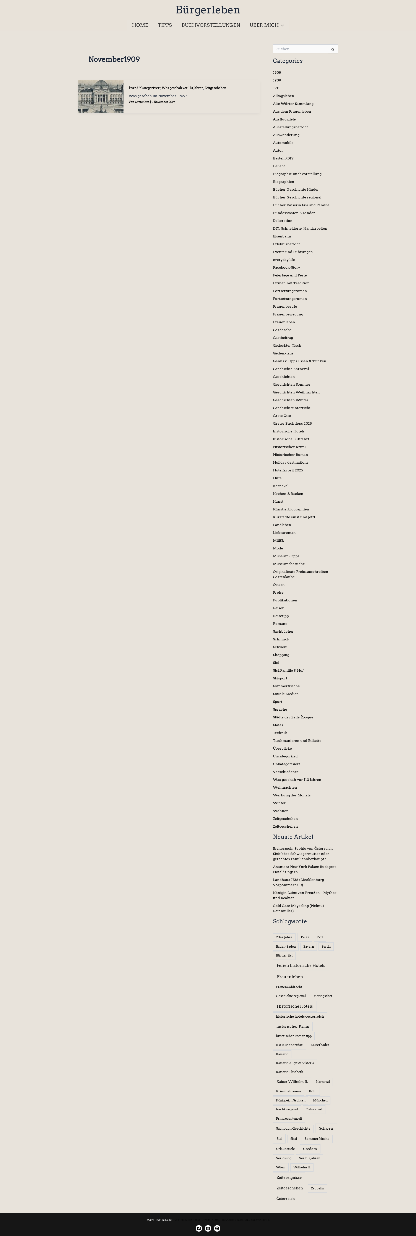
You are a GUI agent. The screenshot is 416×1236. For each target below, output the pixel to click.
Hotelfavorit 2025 (288, 470)
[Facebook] (199, 1228)
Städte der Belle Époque (293, 717)
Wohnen (281, 811)
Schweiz (280, 647)
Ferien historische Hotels (301, 965)
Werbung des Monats (292, 795)
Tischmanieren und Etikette (297, 741)
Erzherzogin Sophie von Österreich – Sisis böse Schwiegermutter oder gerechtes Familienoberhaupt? (304, 853)
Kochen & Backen (288, 494)
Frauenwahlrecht (289, 987)
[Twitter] (217, 1228)
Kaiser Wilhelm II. (292, 1082)
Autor (278, 150)
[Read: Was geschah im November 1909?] (101, 96)
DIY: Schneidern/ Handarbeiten (300, 228)
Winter (279, 803)
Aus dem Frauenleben (292, 111)
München (320, 1100)
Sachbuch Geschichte (293, 1128)
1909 (132, 88)
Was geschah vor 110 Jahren (182, 88)
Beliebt (279, 166)
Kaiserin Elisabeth (289, 1072)
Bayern (308, 946)
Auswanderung (286, 135)
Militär (279, 540)
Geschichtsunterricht (291, 408)
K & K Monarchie (289, 1045)
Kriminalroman (288, 1091)
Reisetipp (281, 616)
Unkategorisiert (149, 88)
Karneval (281, 486)
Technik (280, 733)
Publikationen (285, 600)
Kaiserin (282, 1054)
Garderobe (282, 330)
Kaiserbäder (320, 1045)
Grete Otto (282, 416)
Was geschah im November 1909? (158, 96)
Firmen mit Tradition (291, 283)
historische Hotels (289, 431)
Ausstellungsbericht (290, 127)
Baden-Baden (286, 946)
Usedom (310, 1149)
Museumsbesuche (289, 564)
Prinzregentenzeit (289, 1118)
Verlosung (283, 1158)
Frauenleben (284, 322)
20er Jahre (284, 937)
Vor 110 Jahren (309, 1158)
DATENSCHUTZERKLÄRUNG (204, 1220)
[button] (281, 25)
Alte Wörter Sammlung (293, 104)
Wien (280, 1167)
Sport (277, 702)
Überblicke (282, 748)
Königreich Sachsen (291, 1100)
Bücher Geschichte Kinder (296, 189)
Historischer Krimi (289, 447)
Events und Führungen (293, 252)
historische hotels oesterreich (300, 1016)
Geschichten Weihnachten (296, 392)
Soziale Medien (286, 694)
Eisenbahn (282, 236)
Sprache (280, 709)
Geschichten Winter (291, 400)
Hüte (277, 478)
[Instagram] (208, 1228)
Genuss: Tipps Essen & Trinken (299, 361)
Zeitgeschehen (215, 88)
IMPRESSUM (181, 1220)
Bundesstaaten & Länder (294, 213)
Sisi (276, 663)
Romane (280, 624)
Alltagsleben (283, 96)
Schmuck (281, 639)
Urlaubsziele (285, 1149)
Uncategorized (285, 756)
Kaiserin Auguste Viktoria (295, 1063)
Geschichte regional (291, 996)
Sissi (293, 1139)
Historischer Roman (290, 455)
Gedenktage (283, 353)
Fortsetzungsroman (290, 291)
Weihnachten (285, 787)
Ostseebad (314, 1109)
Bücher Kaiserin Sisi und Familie (301, 205)
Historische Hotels (295, 1006)
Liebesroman (284, 533)
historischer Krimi (292, 1026)
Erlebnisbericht (286, 244)
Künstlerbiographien (291, 509)
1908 (277, 72)
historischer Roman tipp (294, 1036)
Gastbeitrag (283, 338)
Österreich (285, 1198)
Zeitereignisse (289, 1177)
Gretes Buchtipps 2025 (292, 423)
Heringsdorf (323, 996)
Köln (313, 1091)
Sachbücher (283, 631)
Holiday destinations (291, 462)
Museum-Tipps (286, 556)
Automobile (283, 143)
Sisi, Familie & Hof (288, 670)
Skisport (280, 678)
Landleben (282, 525)
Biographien (283, 182)
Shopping (281, 655)
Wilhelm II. (301, 1167)
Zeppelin (317, 1188)
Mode (278, 548)
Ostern (279, 585)
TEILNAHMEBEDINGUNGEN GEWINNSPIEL (245, 1220)
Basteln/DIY (283, 158)
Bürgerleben (208, 9)
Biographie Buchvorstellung (297, 174)
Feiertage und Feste (290, 275)
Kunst (278, 501)
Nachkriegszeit (287, 1109)
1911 (276, 88)
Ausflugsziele (284, 119)
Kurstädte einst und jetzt (294, 517)
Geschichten (284, 377)
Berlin (326, 947)
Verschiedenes (286, 772)
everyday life (284, 260)
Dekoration (282, 221)
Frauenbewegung (288, 314)
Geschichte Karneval (291, 369)
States (278, 725)
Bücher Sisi (284, 955)
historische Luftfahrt (291, 439)
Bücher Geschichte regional (297, 197)
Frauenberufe (285, 306)
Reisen (278, 608)
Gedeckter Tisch (287, 345)
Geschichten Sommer (291, 384)
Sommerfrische (286, 686)
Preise (278, 592)
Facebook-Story (286, 267)
